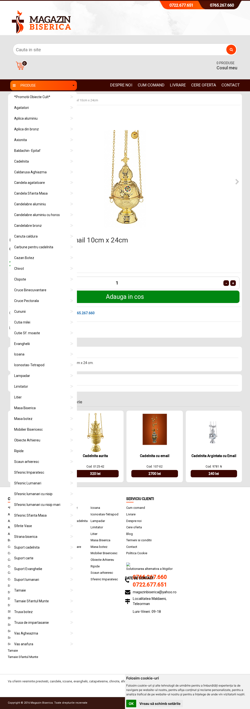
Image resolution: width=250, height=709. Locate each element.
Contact (230, 85)
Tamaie (20, 590)
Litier (18, 397)
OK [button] (131, 703)
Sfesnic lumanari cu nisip (33, 494)
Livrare (178, 85)
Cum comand (151, 85)
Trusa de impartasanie (31, 623)
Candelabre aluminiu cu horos (37, 215)
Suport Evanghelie (28, 569)
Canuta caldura (26, 236)
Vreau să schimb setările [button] (159, 703)
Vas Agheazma (26, 633)
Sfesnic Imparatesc (29, 472)
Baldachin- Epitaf (27, 151)
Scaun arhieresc (26, 462)
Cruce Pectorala (26, 301)
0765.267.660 (222, 5)
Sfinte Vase (23, 526)
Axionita (20, 140)
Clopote (20, 279)
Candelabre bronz (28, 226)
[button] (237, 182)
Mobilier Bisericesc (28, 429)
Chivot (19, 269)
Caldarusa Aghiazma (30, 172)
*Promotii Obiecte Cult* (32, 97)
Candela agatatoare (29, 183)
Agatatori (21, 108)
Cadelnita (21, 161)
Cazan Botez (24, 258)
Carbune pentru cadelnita (33, 247)
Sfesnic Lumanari (27, 483)
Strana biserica (25, 537)
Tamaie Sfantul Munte (31, 601)
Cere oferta (203, 85)
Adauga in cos (125, 296)
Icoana (19, 354)
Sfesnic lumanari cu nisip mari (37, 505)
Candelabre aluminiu (30, 204)
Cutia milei (22, 322)
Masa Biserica (25, 408)
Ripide (19, 451)
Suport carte (23, 558)
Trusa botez (23, 612)
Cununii (20, 311)
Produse (28, 85)
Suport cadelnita (27, 547)
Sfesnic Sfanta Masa (30, 515)
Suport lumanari (26, 580)
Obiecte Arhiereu (27, 440)
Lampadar (22, 376)
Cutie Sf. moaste (27, 333)
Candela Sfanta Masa (31, 193)
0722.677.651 (181, 5)
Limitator (21, 386)
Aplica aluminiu (26, 118)
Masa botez (23, 419)
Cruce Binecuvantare (30, 290)
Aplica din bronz (26, 129)
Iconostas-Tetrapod (29, 365)
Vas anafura (23, 644)
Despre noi (121, 85)
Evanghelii (22, 344)
